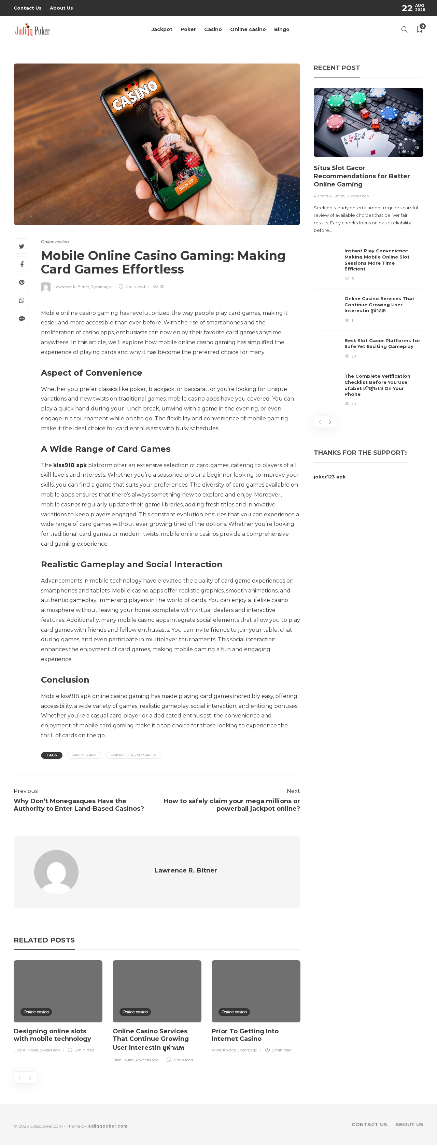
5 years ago (247, 1050)
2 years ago (50, 1050)
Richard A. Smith (329, 196)
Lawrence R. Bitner (71, 286)
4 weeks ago (147, 1060)
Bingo (282, 29)
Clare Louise (123, 1060)
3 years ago (101, 286)
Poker (188, 29)
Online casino (248, 29)
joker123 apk (330, 476)
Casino (213, 29)
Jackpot (162, 29)
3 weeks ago (358, 196)
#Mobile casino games (133, 755)
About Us (61, 8)
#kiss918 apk (84, 755)
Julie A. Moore (26, 1050)
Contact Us (28, 8)
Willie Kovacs (224, 1050)
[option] (58, 1008)
